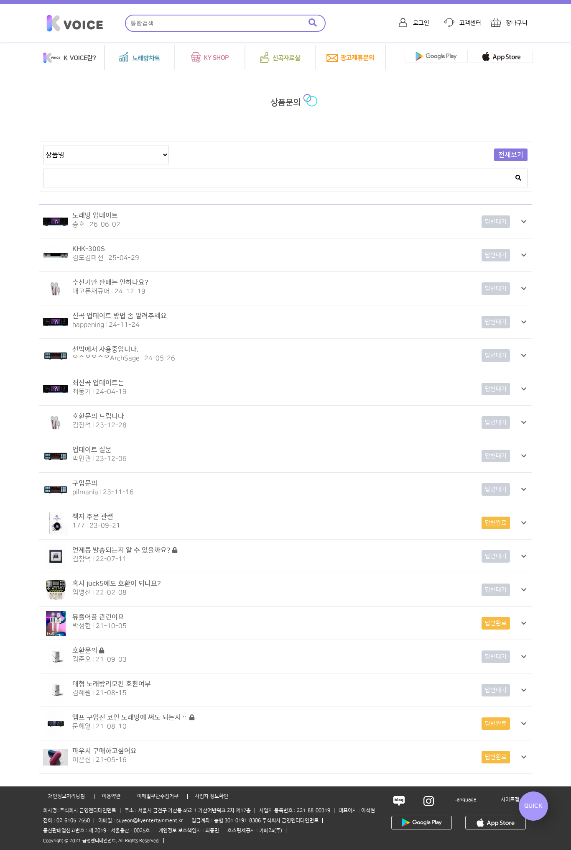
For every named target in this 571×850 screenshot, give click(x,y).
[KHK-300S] (55, 265)
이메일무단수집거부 (157, 796)
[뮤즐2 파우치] (55, 767)
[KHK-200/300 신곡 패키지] (55, 567)
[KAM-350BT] (55, 734)
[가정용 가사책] (55, 533)
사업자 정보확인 (211, 796)
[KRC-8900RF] (55, 600)
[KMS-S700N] (55, 366)
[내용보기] (523, 221)
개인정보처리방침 (66, 796)
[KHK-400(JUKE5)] (55, 667)
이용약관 (111, 796)
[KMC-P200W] (55, 299)
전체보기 (510, 155)
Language (465, 799)
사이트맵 (510, 799)
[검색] (312, 23)
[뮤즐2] (55, 634)
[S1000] (55, 232)
